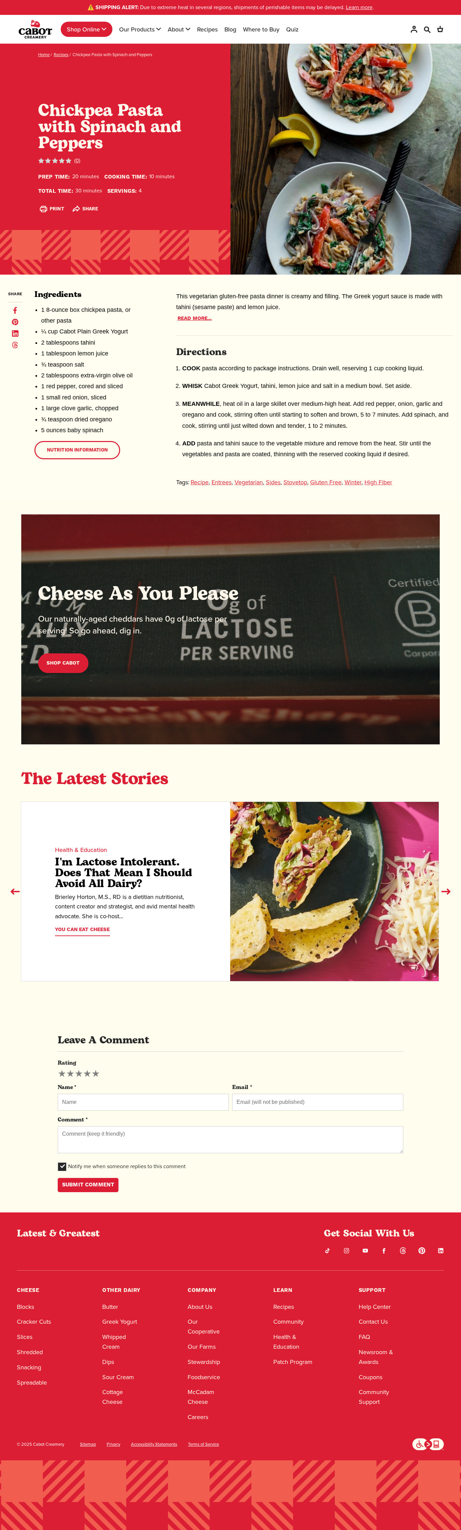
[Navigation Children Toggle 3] (188, 29)
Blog (230, 29)
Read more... (195, 318)
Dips (108, 1362)
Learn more (359, 7)
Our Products (137, 29)
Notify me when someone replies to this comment (127, 1166)
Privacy (113, 1444)
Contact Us (373, 1321)
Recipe (200, 482)
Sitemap (88, 1444)
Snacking (29, 1367)
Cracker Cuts (34, 1321)
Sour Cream (118, 1377)
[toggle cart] (440, 29)
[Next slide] (445, 891)
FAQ (364, 1336)
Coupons (370, 1377)
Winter (353, 482)
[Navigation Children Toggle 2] (158, 29)
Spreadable (32, 1382)
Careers (198, 1417)
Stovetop (295, 482)
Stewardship (204, 1362)
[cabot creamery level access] (428, 1443)
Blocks (25, 1306)
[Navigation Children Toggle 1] (104, 29)
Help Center (375, 1306)
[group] (79, 1074)
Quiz (292, 29)
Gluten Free (326, 482)
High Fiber (378, 482)
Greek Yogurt (119, 1321)
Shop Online (83, 29)
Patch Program (293, 1362)
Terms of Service (203, 1444)
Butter (110, 1306)
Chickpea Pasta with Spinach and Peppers (112, 54)
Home (44, 54)
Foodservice (204, 1377)
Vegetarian (249, 482)
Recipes (207, 29)
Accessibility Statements (154, 1444)
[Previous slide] (15, 891)
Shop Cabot (63, 663)
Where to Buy (261, 29)
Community (288, 1321)
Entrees (222, 482)
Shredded (30, 1352)
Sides (273, 482)
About (176, 29)
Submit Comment (88, 1184)
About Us (200, 1306)
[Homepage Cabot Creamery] (35, 29)
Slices (24, 1336)
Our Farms (202, 1346)
